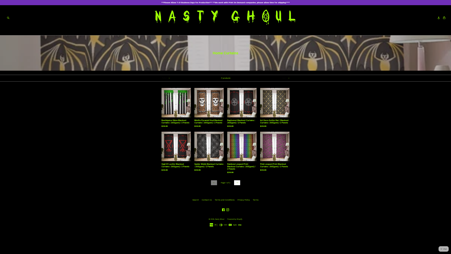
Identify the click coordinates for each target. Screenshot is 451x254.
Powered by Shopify (234, 219)
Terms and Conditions (225, 200)
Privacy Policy (243, 200)
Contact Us (207, 200)
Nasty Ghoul (219, 219)
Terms (256, 200)
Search (195, 200)
